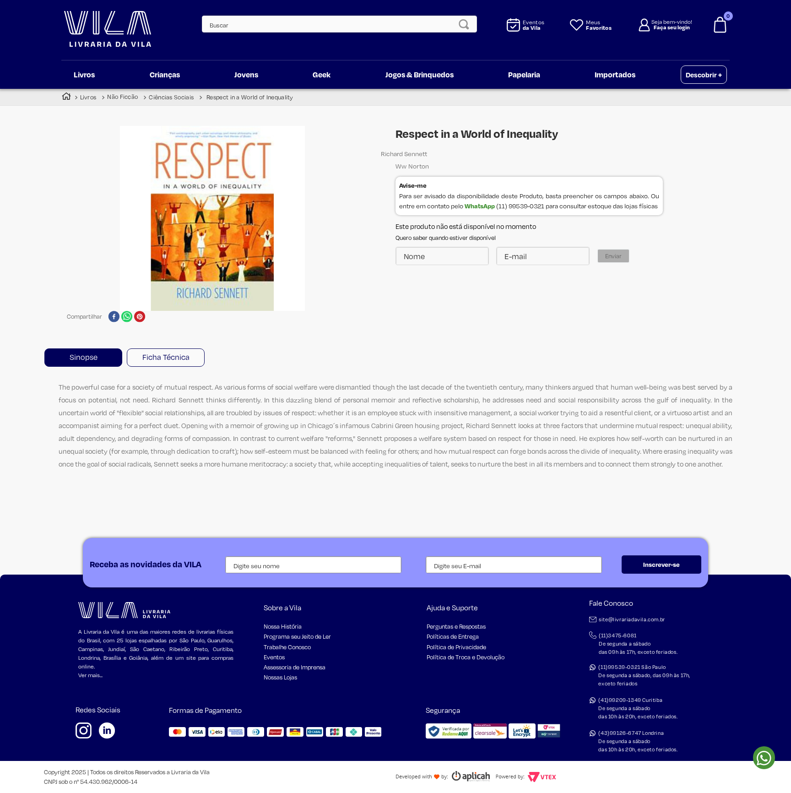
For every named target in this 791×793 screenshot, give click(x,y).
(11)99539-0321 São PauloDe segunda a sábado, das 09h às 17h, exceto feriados (644, 675)
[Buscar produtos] (466, 24)
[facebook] (113, 317)
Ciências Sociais (171, 97)
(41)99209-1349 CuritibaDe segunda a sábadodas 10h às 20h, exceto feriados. (637, 708)
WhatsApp (480, 206)
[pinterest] (140, 317)
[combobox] (334, 24)
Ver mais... (90, 675)
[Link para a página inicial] (66, 97)
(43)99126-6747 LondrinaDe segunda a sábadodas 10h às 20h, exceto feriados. (637, 741)
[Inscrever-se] (661, 564)
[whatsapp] (127, 317)
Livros (88, 97)
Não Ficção (122, 96)
